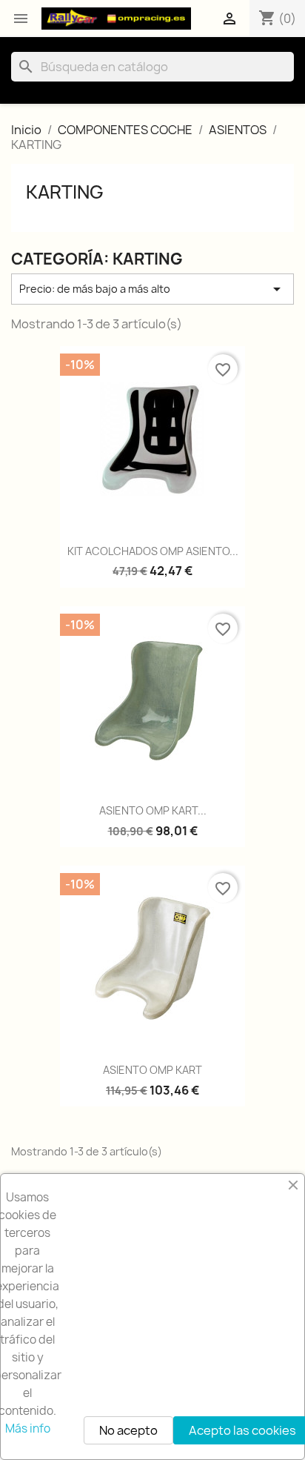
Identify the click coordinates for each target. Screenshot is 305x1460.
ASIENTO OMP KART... (153, 810)
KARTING (65, 192)
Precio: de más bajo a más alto (152, 289)
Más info (27, 1428)
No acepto (128, 1430)
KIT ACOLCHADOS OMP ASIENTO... (152, 551)
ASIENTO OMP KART (152, 1070)
